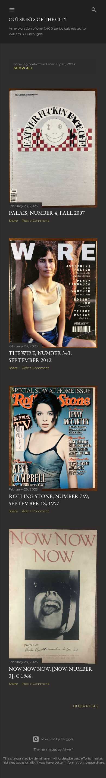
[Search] (94, 8)
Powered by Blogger (57, 739)
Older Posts (85, 706)
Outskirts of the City (37, 19)
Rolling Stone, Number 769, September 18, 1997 (49, 500)
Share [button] (13, 220)
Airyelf (68, 749)
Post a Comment (35, 220)
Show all (23, 68)
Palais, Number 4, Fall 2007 (47, 212)
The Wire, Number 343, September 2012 (40, 356)
